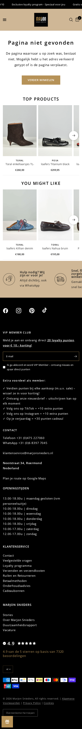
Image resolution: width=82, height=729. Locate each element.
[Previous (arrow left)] (8, 135)
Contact (8, 555)
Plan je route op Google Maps (24, 478)
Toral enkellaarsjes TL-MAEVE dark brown (20, 164)
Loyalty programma (17, 566)
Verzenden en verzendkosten (24, 571)
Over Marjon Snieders (19, 620)
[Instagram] (22, 310)
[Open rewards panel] (7, 721)
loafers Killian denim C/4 (19, 249)
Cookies (49, 703)
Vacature (9, 630)
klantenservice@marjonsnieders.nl (28, 453)
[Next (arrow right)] (73, 135)
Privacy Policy (32, 703)
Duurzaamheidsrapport (20, 625)
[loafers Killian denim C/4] (20, 214)
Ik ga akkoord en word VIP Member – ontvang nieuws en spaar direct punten (40, 367)
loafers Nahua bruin (55, 248)
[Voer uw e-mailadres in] (75, 356)
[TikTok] (48, 310)
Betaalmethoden (15, 581)
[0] (76, 20)
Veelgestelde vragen (17, 560)
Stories (8, 615)
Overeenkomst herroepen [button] (20, 712)
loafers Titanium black (55, 164)
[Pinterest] (35, 310)
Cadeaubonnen (14, 591)
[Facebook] (9, 310)
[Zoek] (71, 20)
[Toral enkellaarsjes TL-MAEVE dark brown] (20, 130)
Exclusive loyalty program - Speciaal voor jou (36, 4)
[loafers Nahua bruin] (55, 214)
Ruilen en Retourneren (19, 575)
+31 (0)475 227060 (31, 438)
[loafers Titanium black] (55, 130)
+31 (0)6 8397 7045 (32, 443)
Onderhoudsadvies (17, 586)
